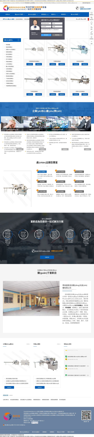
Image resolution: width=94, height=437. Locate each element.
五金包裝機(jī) (9, 68)
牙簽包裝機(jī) (9, 71)
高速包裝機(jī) (9, 61)
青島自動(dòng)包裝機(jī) (30, 3)
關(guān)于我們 (60, 432)
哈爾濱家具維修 (45, 399)
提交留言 (46, 34)
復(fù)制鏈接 (40, 411)
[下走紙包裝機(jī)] (34, 79)
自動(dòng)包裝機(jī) (10, 49)
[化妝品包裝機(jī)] (80, 49)
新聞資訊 (52, 432)
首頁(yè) (8, 14)
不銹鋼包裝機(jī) (9, 83)
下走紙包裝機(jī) (9, 78)
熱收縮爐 (8, 44)
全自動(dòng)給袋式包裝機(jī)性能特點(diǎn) (16, 381)
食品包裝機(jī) (9, 47)
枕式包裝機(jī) (9, 54)
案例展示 (45, 432)
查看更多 (67, 328)
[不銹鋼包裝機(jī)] (57, 49)
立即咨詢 (30, 64)
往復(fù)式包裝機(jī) (10, 73)
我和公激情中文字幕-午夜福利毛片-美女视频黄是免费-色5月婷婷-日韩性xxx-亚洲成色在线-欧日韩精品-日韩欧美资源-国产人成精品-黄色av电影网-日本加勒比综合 (37, 0)
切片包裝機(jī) (9, 59)
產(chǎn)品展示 (35, 432)
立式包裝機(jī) (9, 64)
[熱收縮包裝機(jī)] (57, 79)
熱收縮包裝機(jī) (9, 76)
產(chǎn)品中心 (8, 40)
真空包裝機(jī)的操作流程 (11, 378)
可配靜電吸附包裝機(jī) (11, 85)
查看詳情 (39, 64)
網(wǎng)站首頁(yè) (24, 432)
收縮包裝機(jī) (9, 52)
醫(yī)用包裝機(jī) (10, 66)
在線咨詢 (47, 257)
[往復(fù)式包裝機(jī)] (80, 79)
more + (28, 344)
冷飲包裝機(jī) (27, 19)
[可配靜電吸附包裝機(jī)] (34, 49)
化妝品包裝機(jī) (19, 19)
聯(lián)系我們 (71, 432)
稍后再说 (57, 34)
